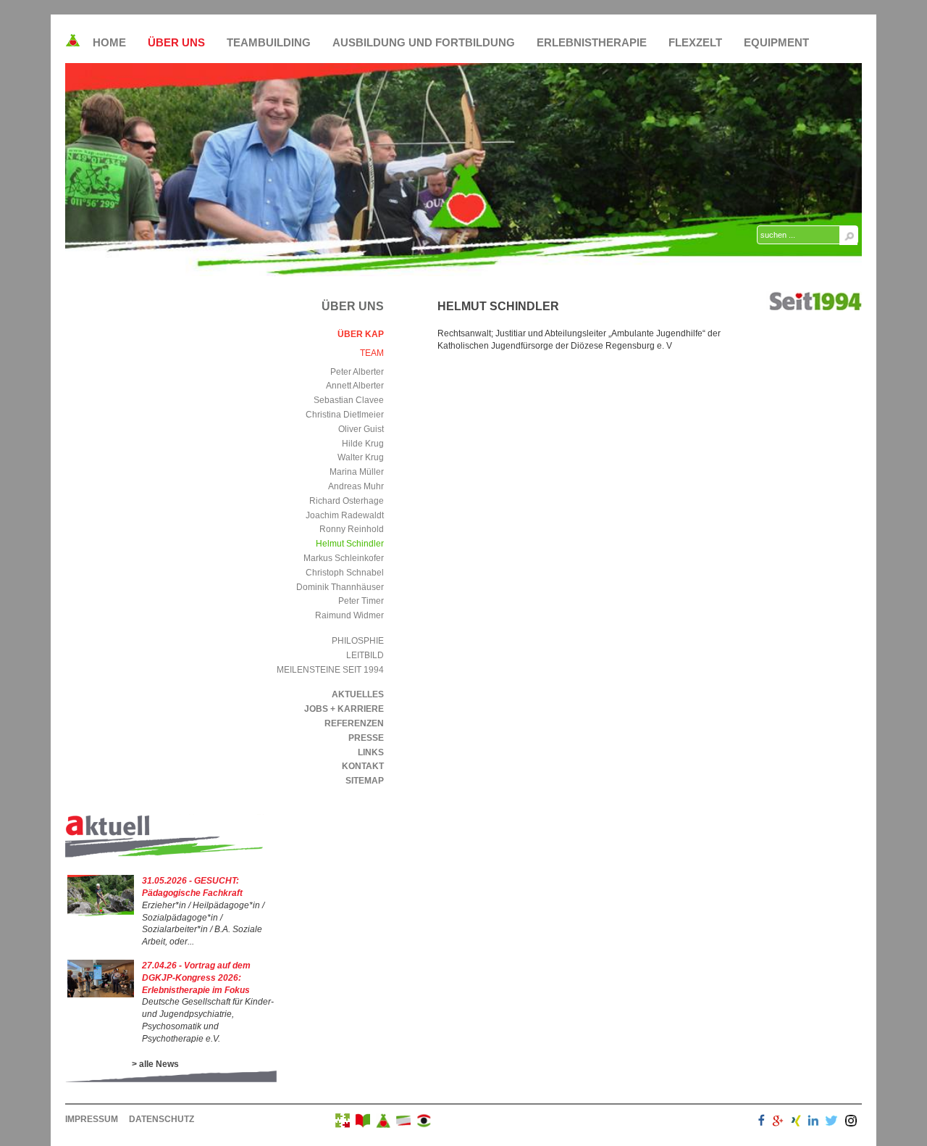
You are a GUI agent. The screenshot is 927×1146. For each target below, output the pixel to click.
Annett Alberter (355, 386)
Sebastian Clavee (349, 400)
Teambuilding (269, 42)
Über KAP (360, 334)
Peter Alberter (357, 372)
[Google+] (777, 1122)
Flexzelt (695, 42)
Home (109, 42)
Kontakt (363, 766)
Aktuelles (358, 694)
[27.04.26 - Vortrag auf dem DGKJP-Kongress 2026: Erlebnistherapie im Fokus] (100, 994)
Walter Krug (360, 457)
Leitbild (365, 655)
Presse (366, 738)
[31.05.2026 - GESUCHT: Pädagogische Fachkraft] (100, 913)
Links (371, 752)
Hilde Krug (363, 444)
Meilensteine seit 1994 (330, 670)
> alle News (155, 1064)
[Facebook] (761, 1122)
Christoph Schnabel (345, 573)
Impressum (91, 1119)
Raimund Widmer (349, 615)
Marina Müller (357, 472)
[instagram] (851, 1122)
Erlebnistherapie (592, 42)
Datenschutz (161, 1119)
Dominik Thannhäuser (340, 587)
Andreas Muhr (356, 486)
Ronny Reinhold (351, 529)
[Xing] (796, 1122)
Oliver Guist (361, 429)
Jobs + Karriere (344, 709)
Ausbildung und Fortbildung (423, 42)
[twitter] (831, 1122)
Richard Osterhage (346, 501)
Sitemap (364, 781)
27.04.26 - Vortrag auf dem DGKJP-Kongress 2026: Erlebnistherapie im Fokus (196, 977)
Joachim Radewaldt (345, 515)
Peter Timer (361, 601)
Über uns (176, 42)
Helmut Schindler (350, 544)
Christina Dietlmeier (345, 415)
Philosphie (358, 641)
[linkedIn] (813, 1122)
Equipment (776, 42)
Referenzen (354, 723)
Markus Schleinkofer (343, 558)
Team (372, 353)
